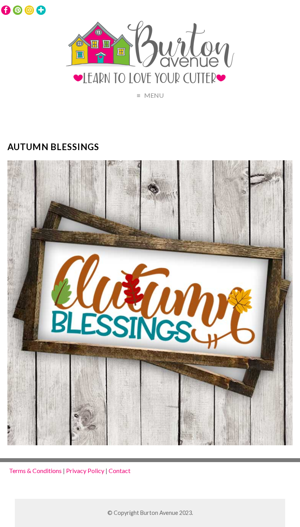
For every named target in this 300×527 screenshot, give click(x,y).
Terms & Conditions (35, 470)
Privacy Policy (85, 470)
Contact (119, 470)
